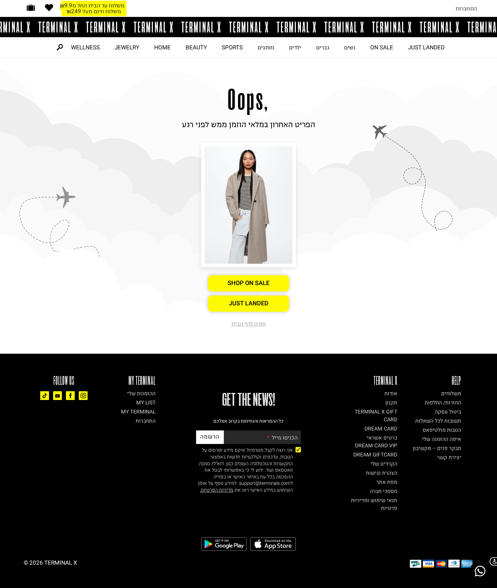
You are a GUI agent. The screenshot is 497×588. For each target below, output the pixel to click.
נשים (349, 47)
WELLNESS (85, 47)
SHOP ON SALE (248, 283)
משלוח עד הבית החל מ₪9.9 (92, 5)
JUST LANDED (426, 47)
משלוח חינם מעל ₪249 (94, 11)
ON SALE (381, 47)
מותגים (266, 47)
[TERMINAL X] (248, 27)
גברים (322, 47)
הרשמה (209, 436)
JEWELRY (127, 47)
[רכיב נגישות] (492, 561)
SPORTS (232, 47)
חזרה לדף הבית (248, 323)
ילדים (295, 47)
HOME (162, 47)
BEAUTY (196, 47)
